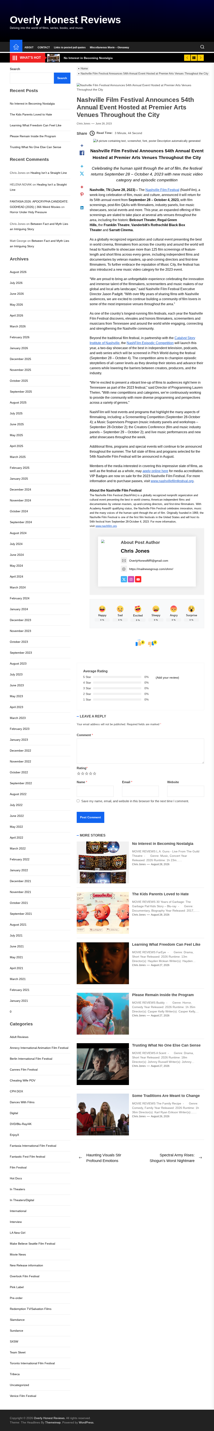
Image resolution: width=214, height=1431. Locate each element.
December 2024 (20, 489)
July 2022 (16, 805)
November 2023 (20, 631)
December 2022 (20, 750)
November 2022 (20, 761)
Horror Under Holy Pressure (28, 212)
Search (15, 69)
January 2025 (19, 478)
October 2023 (19, 641)
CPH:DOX (16, 1091)
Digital (14, 1113)
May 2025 (16, 435)
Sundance (16, 1330)
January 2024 (19, 609)
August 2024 (18, 533)
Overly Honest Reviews (65, 19)
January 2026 (19, 348)
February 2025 (19, 467)
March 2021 (18, 979)
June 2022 (17, 815)
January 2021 (19, 1000)
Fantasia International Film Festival (33, 1145)
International (18, 1211)
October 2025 (19, 380)
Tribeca (15, 1374)
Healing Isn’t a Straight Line (49, 172)
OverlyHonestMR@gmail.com (148, 560)
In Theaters (17, 1189)
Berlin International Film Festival (31, 1058)
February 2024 (19, 598)
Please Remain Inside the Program (163, 995)
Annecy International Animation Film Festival (39, 1047)
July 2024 (16, 544)
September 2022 (21, 783)
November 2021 (20, 892)
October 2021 (19, 902)
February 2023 (19, 728)
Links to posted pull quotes (70, 47)
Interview (16, 1221)
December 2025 (20, 359)
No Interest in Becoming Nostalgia (162, 844)
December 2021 (20, 881)
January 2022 (19, 870)
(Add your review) (167, 677)
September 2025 (21, 391)
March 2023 (18, 718)
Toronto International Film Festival (32, 1363)
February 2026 (19, 337)
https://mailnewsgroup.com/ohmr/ (151, 569)
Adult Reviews (19, 1037)
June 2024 (17, 554)
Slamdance (17, 1319)
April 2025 (16, 446)
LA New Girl (17, 1232)
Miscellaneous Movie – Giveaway (109, 47)
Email (127, 782)
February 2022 (19, 859)
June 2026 (17, 293)
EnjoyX (14, 1134)
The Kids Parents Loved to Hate (160, 894)
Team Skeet (17, 1352)
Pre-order (16, 1298)
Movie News (18, 1254)
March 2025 (18, 457)
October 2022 (19, 772)
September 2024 (21, 522)
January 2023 (19, 739)
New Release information (26, 1265)
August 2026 (18, 272)
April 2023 (16, 707)
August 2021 (18, 924)
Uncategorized (19, 1385)
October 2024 (19, 511)
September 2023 (21, 652)
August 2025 (18, 402)
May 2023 (16, 696)
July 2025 (16, 413)
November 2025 (20, 370)
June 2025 (17, 424)
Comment (85, 735)
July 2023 (16, 674)
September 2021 (21, 913)
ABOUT (28, 47)
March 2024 (18, 587)
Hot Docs (16, 1178)
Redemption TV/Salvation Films (30, 1309)
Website (173, 782)
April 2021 (16, 968)
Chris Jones (83, 123)
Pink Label (17, 1287)
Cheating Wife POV (22, 1080)
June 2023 (17, 685)
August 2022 (18, 794)
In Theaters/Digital (22, 1200)
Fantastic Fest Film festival (27, 1156)
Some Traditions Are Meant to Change (166, 1096)
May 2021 (16, 957)
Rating (82, 768)
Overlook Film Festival (24, 1276)
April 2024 (16, 576)
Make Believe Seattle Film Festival (32, 1243)
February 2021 (19, 990)
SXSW (14, 1341)
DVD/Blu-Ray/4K (21, 1124)
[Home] (16, 47)
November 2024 (20, 500)
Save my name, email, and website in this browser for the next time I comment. (135, 801)
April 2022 (16, 837)
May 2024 (16, 565)
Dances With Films (22, 1102)
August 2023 (18, 663)
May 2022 (16, 826)
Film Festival (18, 1167)
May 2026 (16, 304)
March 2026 (18, 326)
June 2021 (17, 946)
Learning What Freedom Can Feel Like (166, 944)
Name (82, 782)
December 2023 (20, 620)
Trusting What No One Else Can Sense (166, 1045)
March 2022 (18, 848)
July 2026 (16, 282)
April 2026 (16, 315)
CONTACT (44, 47)
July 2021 (16, 935)
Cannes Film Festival (24, 1069)
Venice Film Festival (23, 1396)
